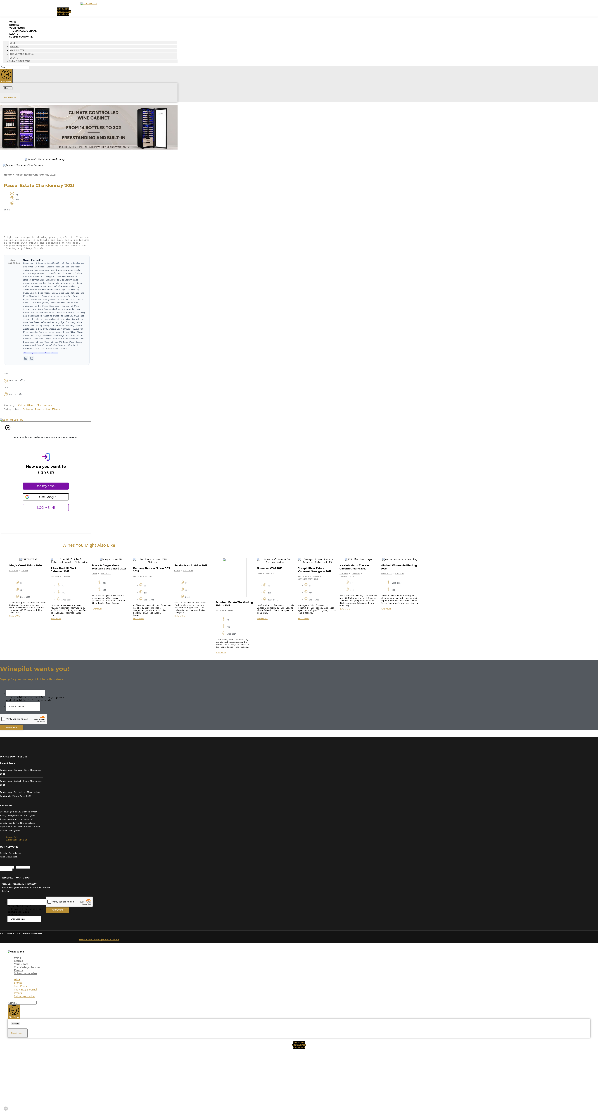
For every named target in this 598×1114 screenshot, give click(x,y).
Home (8, 174)
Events (13, 33)
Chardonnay (44, 405)
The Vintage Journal (22, 30)
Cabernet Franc (347, 577)
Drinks (27, 409)
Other (94, 574)
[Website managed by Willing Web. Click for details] (6, 1109)
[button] (47, 217)
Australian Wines (47, 409)
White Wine (25, 405)
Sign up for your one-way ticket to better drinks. (32, 679)
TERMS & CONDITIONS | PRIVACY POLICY (99, 939)
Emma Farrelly (33, 260)
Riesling (399, 574)
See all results (9, 97)
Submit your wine (21, 36)
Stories (14, 25)
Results (7, 88)
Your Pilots (17, 27)
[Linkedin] (25, 358)
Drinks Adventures (10, 853)
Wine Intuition (8, 857)
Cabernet (67, 577)
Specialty (106, 574)
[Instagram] (31, 358)
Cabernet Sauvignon (308, 579)
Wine (12, 22)
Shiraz (24, 571)
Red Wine (13, 571)
